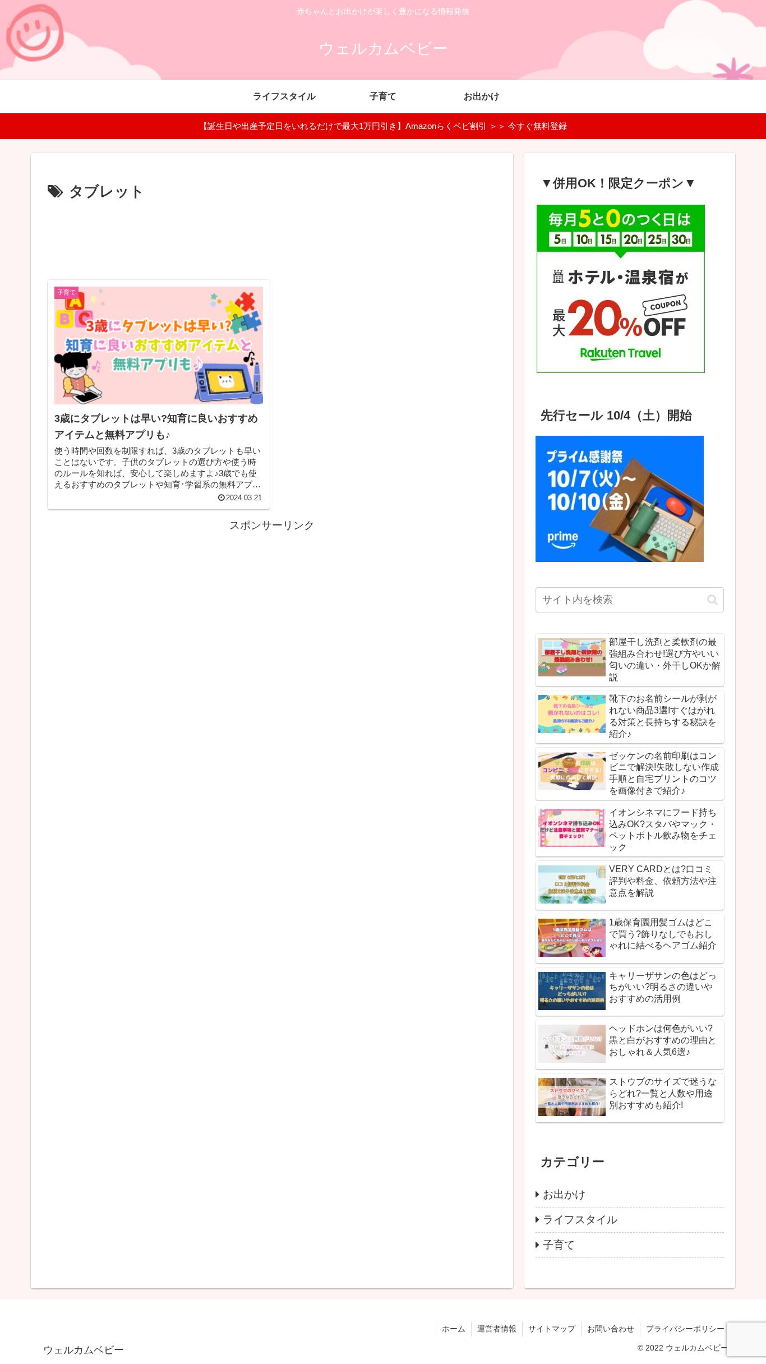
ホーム (453, 1328)
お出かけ (564, 1194)
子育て (559, 1245)
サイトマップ (551, 1328)
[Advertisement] (272, 235)
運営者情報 (496, 1328)
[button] (712, 599)
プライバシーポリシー (685, 1328)
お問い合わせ (610, 1328)
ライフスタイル (580, 1219)
